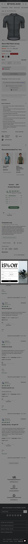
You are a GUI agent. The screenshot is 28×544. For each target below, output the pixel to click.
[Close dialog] (26, 261)
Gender (2, 274)
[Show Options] (8, 276)
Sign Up (9, 281)
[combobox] (5, 276)
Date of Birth (11, 274)
